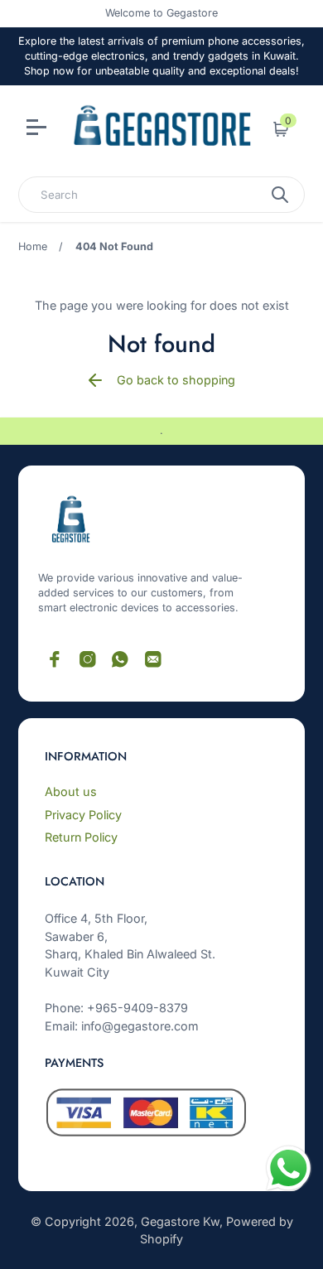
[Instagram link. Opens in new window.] (87, 659)
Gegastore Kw (180, 1221)
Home (32, 246)
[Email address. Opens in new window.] (153, 659)
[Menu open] (38, 129)
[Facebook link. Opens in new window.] (54, 659)
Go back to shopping (176, 380)
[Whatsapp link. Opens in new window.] (120, 659)
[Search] (280, 194)
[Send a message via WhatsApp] (289, 1168)
